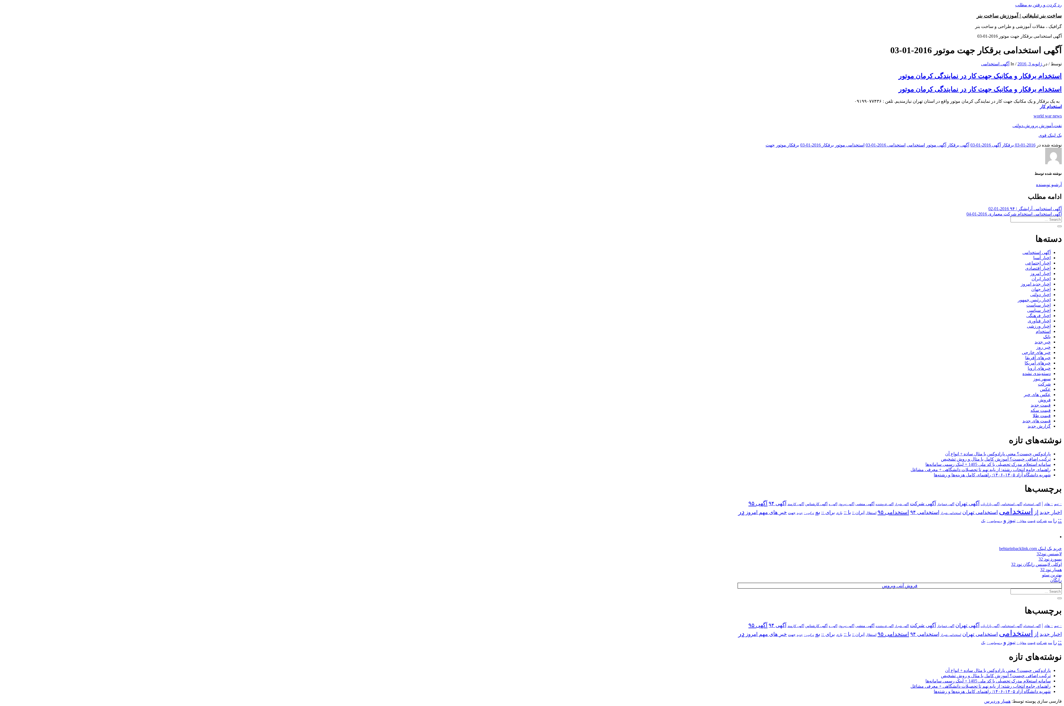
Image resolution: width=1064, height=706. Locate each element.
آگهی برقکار (958, 145)
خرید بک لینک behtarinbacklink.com (1030, 548)
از (1036, 512)
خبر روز (1043, 347)
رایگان (1056, 580)
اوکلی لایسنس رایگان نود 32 (1036, 564)
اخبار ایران (1041, 278)
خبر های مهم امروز (766, 512)
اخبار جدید (1051, 512)
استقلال (871, 513)
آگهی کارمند (795, 504)
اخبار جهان (1041, 289)
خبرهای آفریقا (1038, 357)
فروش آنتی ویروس (899, 585)
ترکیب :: (809, 513)
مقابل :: (1021, 521)
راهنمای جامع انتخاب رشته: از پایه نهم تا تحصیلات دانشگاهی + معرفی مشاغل (980, 469)
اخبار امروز (1040, 273)
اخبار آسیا (1042, 257)
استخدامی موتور (849, 145)
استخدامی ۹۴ (924, 512)
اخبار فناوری (1039, 321)
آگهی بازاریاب (990, 504)
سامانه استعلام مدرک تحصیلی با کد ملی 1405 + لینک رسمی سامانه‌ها (988, 464)
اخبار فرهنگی (1038, 315)
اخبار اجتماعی (1038, 263)
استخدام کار (1051, 106)
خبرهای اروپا (1039, 368)
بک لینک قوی (1050, 135)
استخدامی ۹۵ (893, 512)
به (817, 512)
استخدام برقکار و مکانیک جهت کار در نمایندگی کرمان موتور (980, 75)
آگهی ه (833, 504)
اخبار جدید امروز (1036, 284)
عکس (1045, 389)
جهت (770, 145)
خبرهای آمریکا (1038, 363)
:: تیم (1058, 504)
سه (1050, 521)
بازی (839, 513)
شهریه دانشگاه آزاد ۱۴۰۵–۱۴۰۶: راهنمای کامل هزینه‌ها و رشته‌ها (992, 475)
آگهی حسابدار (945, 504)
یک (983, 521)
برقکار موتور (787, 145)
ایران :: (858, 512)
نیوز (1011, 520)
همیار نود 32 (1051, 569)
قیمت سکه (1040, 410)
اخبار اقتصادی (1038, 268)
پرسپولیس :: (994, 521)
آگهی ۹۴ (777, 503)
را (1055, 520)
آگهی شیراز (902, 504)
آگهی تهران (967, 503)
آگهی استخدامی (995, 63)
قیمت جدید (1041, 405)
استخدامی (916, 145)
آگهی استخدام (1032, 504)
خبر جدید (1043, 342)
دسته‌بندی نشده (1036, 373)
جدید (800, 513)
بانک (1047, 336)
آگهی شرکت (923, 503)
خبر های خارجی (1036, 352)
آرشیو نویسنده (1049, 184)
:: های (1048, 504)
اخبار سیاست (1038, 305)
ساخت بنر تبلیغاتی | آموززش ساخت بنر (1019, 16)
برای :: (828, 512)
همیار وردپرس (997, 701)
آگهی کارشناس (816, 504)
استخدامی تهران (980, 512)
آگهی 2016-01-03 (985, 145)
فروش (1044, 399)
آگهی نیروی (846, 504)
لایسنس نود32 (1049, 553)
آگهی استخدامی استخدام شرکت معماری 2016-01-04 (1014, 214)
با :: (847, 512)
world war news (1048, 116)
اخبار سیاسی (1039, 310)
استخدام (1043, 331)
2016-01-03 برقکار (1018, 145)
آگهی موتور (936, 145)
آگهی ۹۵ (758, 503)
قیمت (1031, 521)
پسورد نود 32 (1050, 559)
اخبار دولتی (1040, 294)
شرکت (1044, 384)
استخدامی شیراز (950, 513)
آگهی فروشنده (885, 504)
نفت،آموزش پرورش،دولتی (1037, 125)
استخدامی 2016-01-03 (886, 145)
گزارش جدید (1039, 426)
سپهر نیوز (1042, 378)
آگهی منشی (864, 504)
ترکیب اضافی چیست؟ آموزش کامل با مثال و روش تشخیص (996, 459)
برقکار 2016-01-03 (817, 145)
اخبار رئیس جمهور (1034, 299)
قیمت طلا (1042, 415)
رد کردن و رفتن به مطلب (1038, 4)
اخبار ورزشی (1039, 326)
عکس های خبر (1037, 394)
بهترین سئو (1052, 574)
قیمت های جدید (1036, 421)
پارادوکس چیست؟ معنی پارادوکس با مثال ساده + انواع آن (998, 453)
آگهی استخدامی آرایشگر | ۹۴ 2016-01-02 (1025, 208)
